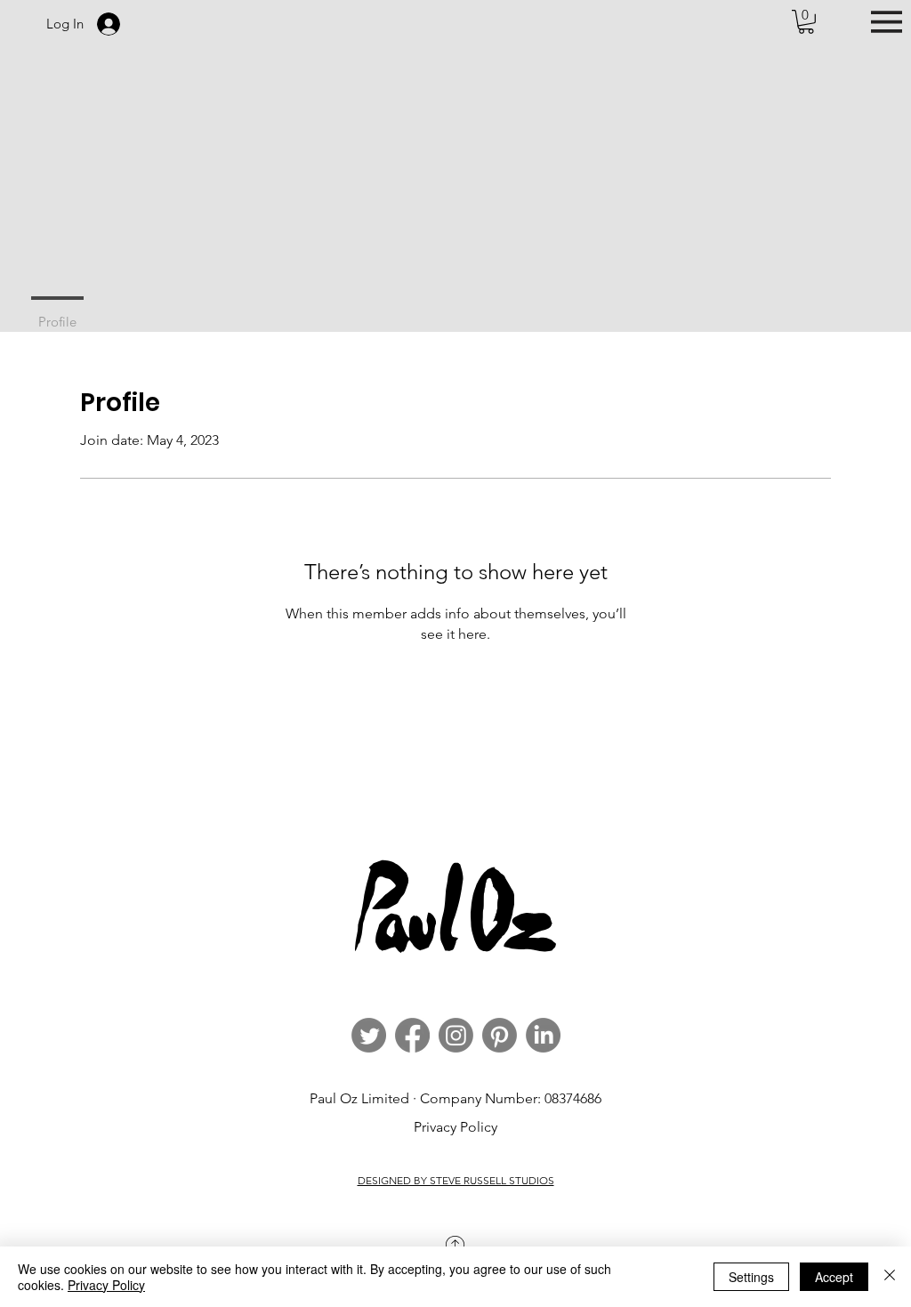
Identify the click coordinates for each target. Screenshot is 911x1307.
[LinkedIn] (543, 1035)
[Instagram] (456, 1035)
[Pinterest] (499, 1035)
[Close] (889, 1277)
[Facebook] (412, 1035)
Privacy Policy (455, 1126)
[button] (806, 22)
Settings (751, 1277)
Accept (834, 1277)
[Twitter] (368, 1035)
